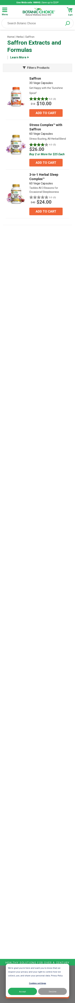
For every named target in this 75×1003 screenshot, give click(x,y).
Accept (22, 991)
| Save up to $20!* (37, 2)
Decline (52, 991)
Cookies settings (37, 983)
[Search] (67, 23)
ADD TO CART (46, 113)
